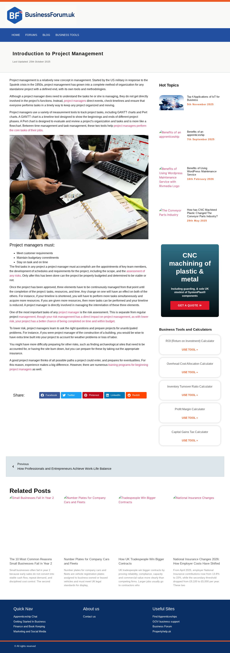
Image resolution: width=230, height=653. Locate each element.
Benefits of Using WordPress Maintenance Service (202, 171)
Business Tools (67, 34)
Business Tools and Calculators (185, 329)
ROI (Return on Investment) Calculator (190, 340)
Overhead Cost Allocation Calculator (190, 363)
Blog (46, 34)
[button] (49, 395)
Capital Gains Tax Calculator (190, 431)
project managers (75, 100)
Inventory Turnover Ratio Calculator (189, 386)
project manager (69, 312)
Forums (31, 34)
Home (16, 34)
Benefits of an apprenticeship (195, 133)
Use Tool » (190, 349)
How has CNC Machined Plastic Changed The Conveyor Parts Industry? (202, 213)
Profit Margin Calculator (190, 409)
